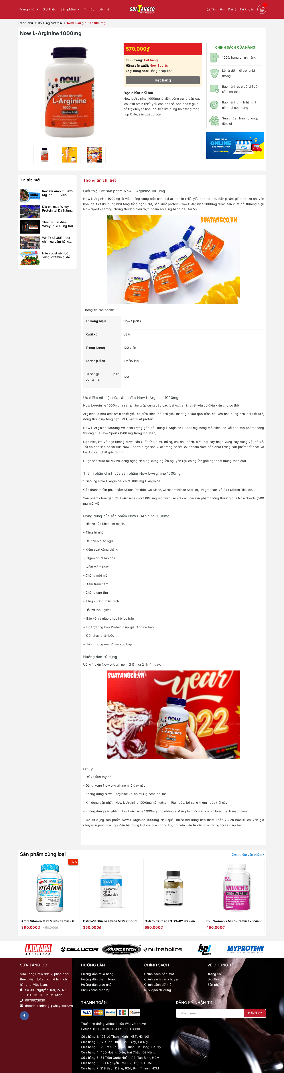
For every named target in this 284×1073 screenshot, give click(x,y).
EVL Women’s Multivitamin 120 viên (233, 921)
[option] (44, 155)
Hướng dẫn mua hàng (97, 974)
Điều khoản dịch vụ (95, 990)
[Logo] (142, 9)
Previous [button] (21, 896)
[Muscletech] (121, 949)
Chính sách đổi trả (158, 984)
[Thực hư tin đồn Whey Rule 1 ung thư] (30, 227)
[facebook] (24, 1015)
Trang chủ (215, 974)
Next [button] (262, 896)
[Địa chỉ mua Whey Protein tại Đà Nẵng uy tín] (30, 211)
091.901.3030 (103, 1029)
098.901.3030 (129, 1029)
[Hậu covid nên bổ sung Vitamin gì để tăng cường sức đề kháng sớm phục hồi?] (30, 258)
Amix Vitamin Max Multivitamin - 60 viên (52, 921)
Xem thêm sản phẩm (247, 854)
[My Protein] (246, 949)
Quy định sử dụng (157, 990)
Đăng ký (255, 1013)
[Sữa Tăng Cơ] (86, 1012)
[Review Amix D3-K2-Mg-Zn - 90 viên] (30, 195)
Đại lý (232, 9)
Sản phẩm (215, 984)
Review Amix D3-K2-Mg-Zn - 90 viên (57, 193)
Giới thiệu (214, 979)
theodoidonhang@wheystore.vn (49, 1006)
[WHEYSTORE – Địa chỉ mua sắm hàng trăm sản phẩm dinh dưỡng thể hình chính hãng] (30, 242)
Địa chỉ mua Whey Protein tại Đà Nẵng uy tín (56, 210)
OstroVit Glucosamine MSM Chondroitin (114, 921)
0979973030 (35, 1000)
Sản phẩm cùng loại (43, 854)
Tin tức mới (30, 180)
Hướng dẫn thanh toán (98, 979)
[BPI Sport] (204, 949)
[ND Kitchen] (235, 145)
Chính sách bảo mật (159, 974)
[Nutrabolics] (163, 949)
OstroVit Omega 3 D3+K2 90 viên (170, 921)
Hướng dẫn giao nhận (97, 984)
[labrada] (38, 949)
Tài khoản (247, 9)
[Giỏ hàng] (261, 9)
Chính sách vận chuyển (161, 979)
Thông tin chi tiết (99, 180)
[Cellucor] (80, 949)
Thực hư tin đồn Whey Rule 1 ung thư (57, 224)
